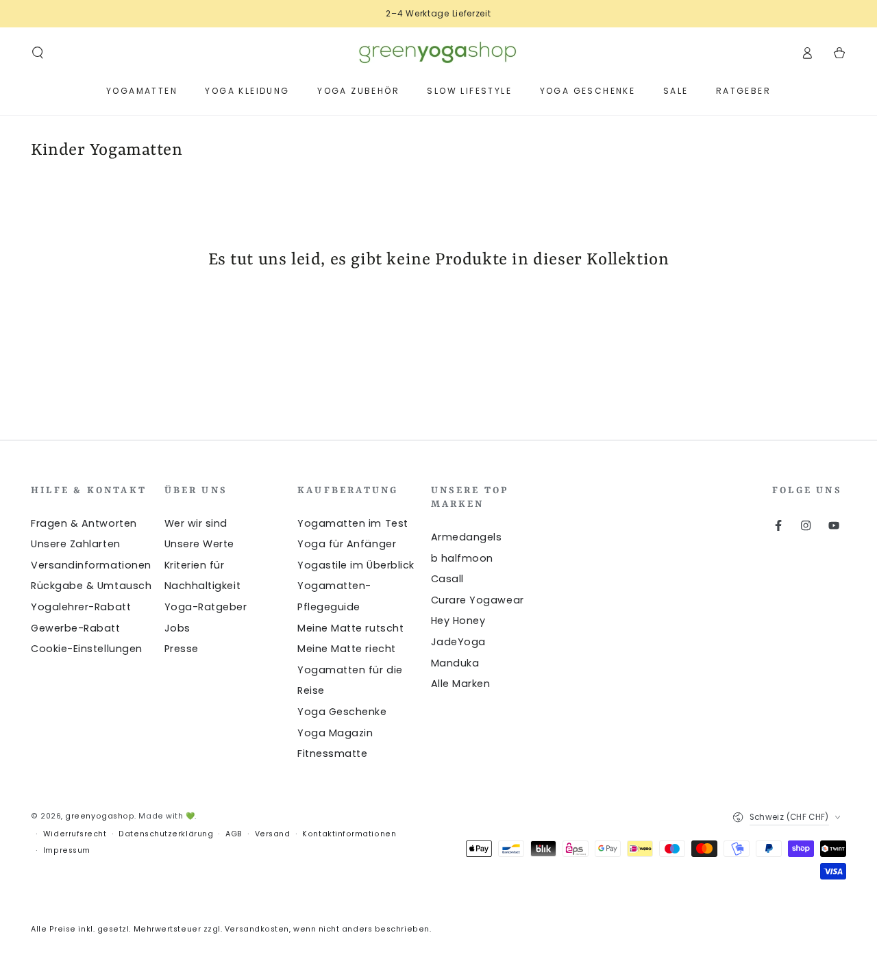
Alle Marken (461, 683)
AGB (234, 834)
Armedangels (466, 537)
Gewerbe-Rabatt (76, 628)
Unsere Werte (199, 544)
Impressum (66, 850)
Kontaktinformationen (349, 834)
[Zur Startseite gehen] (438, 53)
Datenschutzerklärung (166, 834)
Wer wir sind (195, 523)
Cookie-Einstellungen (87, 649)
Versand (273, 834)
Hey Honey (458, 620)
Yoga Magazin (335, 733)
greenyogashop (99, 816)
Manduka (455, 663)
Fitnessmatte (332, 753)
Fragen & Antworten (84, 523)
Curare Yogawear (477, 600)
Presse (181, 649)
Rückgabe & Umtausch (91, 585)
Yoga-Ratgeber (205, 607)
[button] (38, 52)
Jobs (177, 628)
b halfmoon (462, 558)
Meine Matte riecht (346, 649)
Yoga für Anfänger (346, 544)
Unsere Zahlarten (76, 544)
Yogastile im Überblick (356, 565)
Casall (447, 579)
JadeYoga (458, 642)
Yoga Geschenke (342, 712)
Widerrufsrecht (75, 834)
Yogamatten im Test (352, 523)
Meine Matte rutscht (350, 628)
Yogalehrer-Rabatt (81, 607)
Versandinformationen (91, 565)
